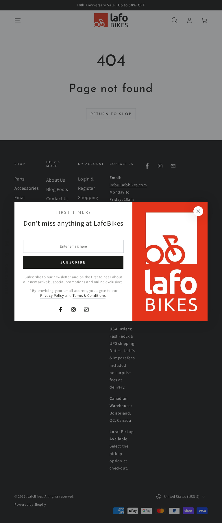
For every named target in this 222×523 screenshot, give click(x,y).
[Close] (198, 211)
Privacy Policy (52, 295)
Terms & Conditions (89, 295)
